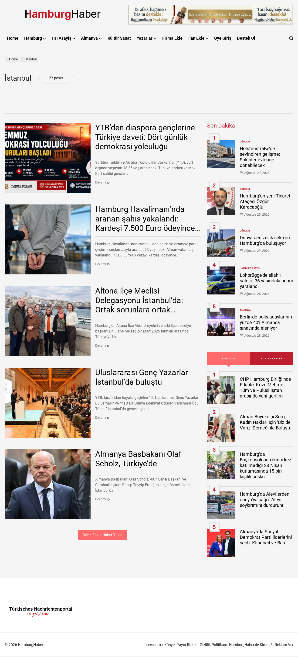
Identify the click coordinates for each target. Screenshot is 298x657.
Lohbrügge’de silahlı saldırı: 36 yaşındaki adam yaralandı (266, 280)
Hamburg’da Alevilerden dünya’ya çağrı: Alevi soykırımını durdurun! (264, 499)
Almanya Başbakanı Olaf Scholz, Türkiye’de (138, 458)
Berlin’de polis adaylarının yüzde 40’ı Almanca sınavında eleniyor (266, 322)
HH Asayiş (61, 38)
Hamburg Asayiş (250, 268)
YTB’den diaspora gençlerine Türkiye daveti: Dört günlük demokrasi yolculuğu (145, 137)
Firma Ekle (172, 38)
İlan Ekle (196, 38)
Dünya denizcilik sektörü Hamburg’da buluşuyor (265, 240)
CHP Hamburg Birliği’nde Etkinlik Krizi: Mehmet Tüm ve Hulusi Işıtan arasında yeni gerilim (265, 387)
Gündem (245, 141)
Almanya (89, 38)
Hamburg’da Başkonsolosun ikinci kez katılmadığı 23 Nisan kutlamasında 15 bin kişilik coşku (265, 465)
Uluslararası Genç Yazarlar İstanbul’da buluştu (141, 377)
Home (12, 38)
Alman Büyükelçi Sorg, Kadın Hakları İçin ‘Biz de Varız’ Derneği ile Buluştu (265, 422)
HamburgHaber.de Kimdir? (250, 645)
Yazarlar (144, 38)
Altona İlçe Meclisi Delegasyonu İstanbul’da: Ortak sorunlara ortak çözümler (139, 305)
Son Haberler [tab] (272, 358)
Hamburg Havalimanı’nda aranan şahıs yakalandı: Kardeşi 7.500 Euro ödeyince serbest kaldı (145, 223)
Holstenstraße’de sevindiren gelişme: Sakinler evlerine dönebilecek (260, 157)
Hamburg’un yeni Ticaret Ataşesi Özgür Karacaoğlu (265, 201)
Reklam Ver (284, 645)
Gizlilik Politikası (213, 645)
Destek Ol (246, 38)
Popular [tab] (229, 358)
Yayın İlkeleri (187, 645)
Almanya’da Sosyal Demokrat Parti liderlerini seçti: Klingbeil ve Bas (266, 537)
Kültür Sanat (119, 38)
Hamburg (33, 38)
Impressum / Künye (158, 645)
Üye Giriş (222, 38)
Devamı (101, 182)
